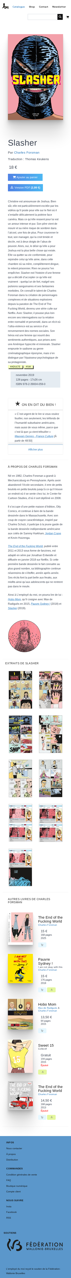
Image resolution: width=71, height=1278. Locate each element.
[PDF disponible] (51, 989)
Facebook (11, 1212)
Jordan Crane (53, 533)
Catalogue (19, 6)
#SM (28, 366)
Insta (8, 1206)
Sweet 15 (46, 1045)
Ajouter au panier (27, 177)
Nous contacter (14, 1148)
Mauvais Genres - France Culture (34, 436)
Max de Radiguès (47, 1008)
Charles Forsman (27, 152)
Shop (32, 6)
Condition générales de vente (21, 1174)
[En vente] (42, 944)
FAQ (8, 1180)
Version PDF (27, 187)
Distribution (12, 1159)
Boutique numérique (16, 1186)
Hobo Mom (47, 1004)
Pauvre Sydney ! (45, 961)
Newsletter (59, 6)
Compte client (13, 1191)
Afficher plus (35, 449)
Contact (43, 6)
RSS (8, 1217)
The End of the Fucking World (50, 919)
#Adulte (15, 366)
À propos (11, 1154)
